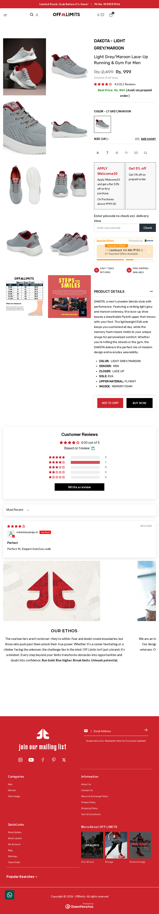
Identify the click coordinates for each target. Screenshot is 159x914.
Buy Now (140, 403)
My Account (14, 844)
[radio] (102, 124)
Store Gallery (15, 832)
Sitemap (12, 856)
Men (10, 784)
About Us (86, 784)
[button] (103, 84)
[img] (16, 526)
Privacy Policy (88, 802)
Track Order (14, 862)
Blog (10, 850)
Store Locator (15, 838)
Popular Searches (20, 876)
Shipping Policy (89, 808)
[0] (110, 16)
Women (12, 790)
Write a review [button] (79, 487)
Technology (14, 796)
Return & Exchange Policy (94, 796)
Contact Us (87, 790)
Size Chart (148, 138)
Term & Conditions (91, 814)
